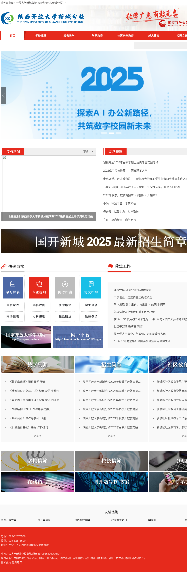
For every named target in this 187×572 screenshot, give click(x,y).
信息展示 (17, 562)
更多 (85, 151)
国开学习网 (44, 520)
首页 (12, 35)
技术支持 (6, 562)
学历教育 (97, 35)
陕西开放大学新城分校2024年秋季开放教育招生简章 (113, 418)
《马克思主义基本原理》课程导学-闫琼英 (34, 400)
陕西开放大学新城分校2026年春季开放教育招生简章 (113, 390)
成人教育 (153, 35)
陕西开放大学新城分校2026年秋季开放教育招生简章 (113, 381)
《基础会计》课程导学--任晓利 (27, 418)
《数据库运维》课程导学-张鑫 (27, 381)
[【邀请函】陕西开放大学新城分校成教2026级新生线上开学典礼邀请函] (48, 220)
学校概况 (40, 35)
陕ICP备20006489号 (50, 553)
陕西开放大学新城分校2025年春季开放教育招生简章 (113, 409)
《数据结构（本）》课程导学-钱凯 (29, 409)
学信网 (152, 520)
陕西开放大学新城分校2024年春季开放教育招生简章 (113, 427)
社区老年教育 (125, 35)
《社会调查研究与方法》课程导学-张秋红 (34, 390)
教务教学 (69, 35)
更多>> (37, 436)
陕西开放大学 (82, 520)
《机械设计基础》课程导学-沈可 (28, 427)
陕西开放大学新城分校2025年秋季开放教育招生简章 (113, 400)
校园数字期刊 (119, 520)
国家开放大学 (8, 520)
